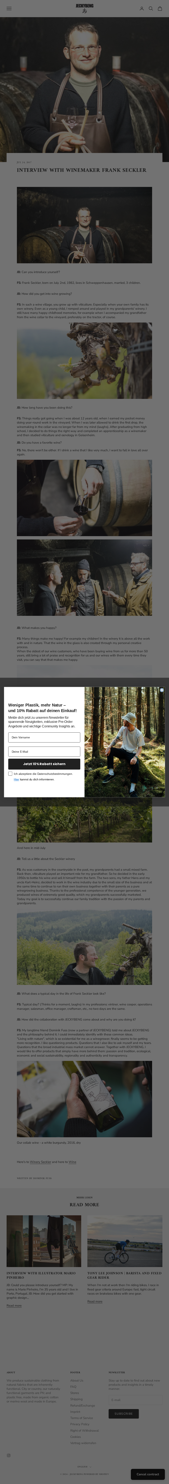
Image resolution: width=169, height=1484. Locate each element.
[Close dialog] (161, 690)
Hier (16, 779)
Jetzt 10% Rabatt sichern (44, 764)
